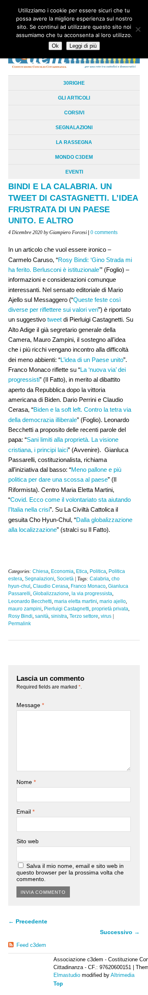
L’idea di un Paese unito (91, 359)
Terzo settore (83, 616)
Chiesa (40, 571)
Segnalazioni (74, 127)
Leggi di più (83, 46)
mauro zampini (25, 609)
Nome (26, 782)
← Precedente (27, 921)
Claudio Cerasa (50, 586)
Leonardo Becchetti (30, 601)
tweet (54, 319)
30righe (74, 83)
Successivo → (120, 932)
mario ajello (112, 601)
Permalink (19, 623)
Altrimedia (122, 975)
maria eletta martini (75, 601)
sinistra (59, 616)
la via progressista (92, 593)
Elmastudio (66, 975)
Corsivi (74, 112)
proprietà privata (110, 609)
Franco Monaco (88, 586)
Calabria (99, 579)
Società (65, 579)
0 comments (104, 232)
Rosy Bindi (20, 616)
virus (106, 616)
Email (25, 811)
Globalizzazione (51, 593)
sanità (42, 616)
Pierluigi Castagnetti (66, 609)
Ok (55, 46)
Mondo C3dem (74, 157)
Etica (81, 571)
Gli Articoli (74, 97)
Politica (98, 571)
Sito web (27, 841)
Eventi (74, 171)
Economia (62, 571)
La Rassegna (74, 142)
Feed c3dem (31, 945)
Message (30, 705)
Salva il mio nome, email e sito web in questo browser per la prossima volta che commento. (70, 872)
